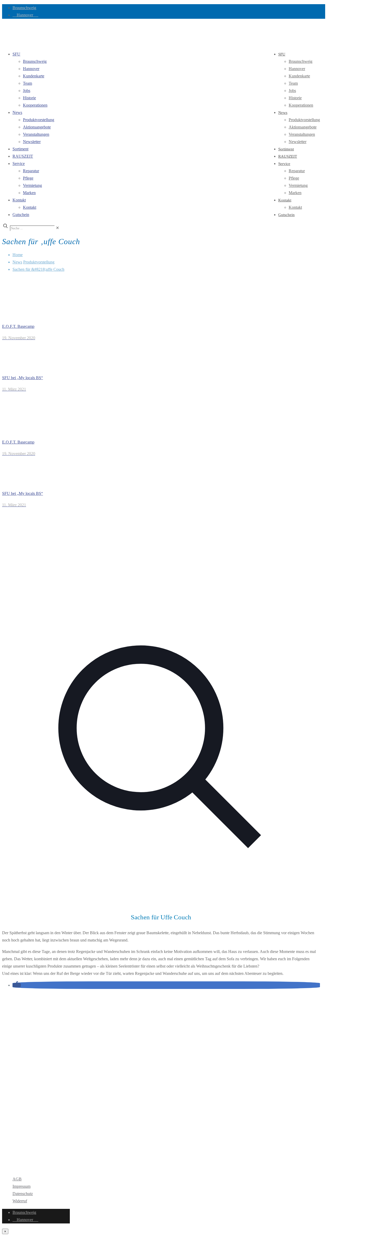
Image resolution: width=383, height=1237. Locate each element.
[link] (57, 228)
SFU (16, 54)
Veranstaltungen (36, 134)
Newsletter (32, 141)
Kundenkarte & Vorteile (32, 1149)
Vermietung (32, 185)
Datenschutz (23, 1193)
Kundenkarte (33, 76)
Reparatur (31, 171)
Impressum (21, 1186)
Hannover (25, 15)
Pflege (28, 178)
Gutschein (21, 214)
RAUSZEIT (23, 156)
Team (27, 83)
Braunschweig (24, 7)
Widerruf (20, 1201)
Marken (29, 192)
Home (18, 255)
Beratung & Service (29, 1141)
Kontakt (19, 200)
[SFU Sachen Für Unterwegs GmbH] (2, 34)
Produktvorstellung (38, 120)
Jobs (26, 90)
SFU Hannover (25, 1027)
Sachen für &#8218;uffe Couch (38, 269)
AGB (17, 1179)
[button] (17, 985)
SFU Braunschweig (32, 1016)
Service (19, 163)
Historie (29, 98)
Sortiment (20, 149)
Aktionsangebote (37, 127)
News (17, 112)
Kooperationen (35, 105)
